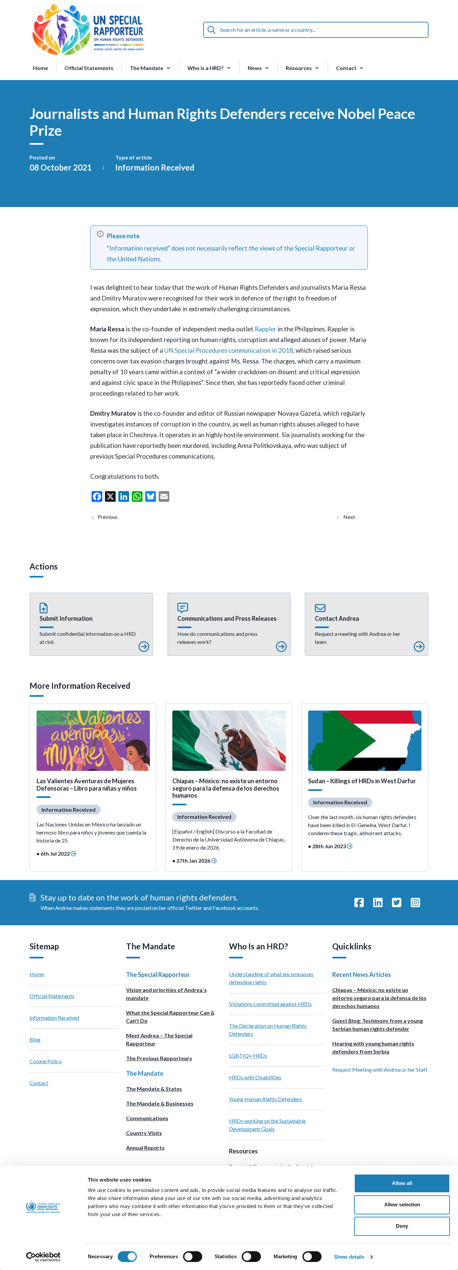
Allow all (402, 1183)
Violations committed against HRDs (270, 1004)
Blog (35, 1039)
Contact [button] (346, 68)
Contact (39, 1083)
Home (40, 68)
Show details (349, 1257)
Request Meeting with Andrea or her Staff (379, 1069)
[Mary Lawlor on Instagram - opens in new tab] (415, 903)
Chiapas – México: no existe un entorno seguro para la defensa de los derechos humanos (379, 998)
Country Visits (144, 1133)
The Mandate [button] (146, 68)
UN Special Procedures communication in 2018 (228, 350)
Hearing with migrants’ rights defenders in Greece (112, 517)
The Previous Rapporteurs (159, 1058)
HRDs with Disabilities (255, 1077)
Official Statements (88, 68)
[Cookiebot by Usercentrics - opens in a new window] (43, 1257)
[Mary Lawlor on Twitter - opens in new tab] (396, 903)
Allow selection (402, 1204)
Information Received (154, 167)
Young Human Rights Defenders (265, 1099)
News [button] (255, 68)
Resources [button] (299, 68)
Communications (147, 1118)
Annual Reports (145, 1147)
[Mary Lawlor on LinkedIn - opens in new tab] (378, 903)
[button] (91, 624)
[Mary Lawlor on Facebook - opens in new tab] (359, 903)
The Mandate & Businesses (159, 1103)
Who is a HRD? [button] (205, 68)
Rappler (266, 329)
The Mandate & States (154, 1088)
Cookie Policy (46, 1061)
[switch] (192, 1256)
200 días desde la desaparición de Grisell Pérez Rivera (355, 517)
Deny (402, 1226)
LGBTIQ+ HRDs (248, 1055)
